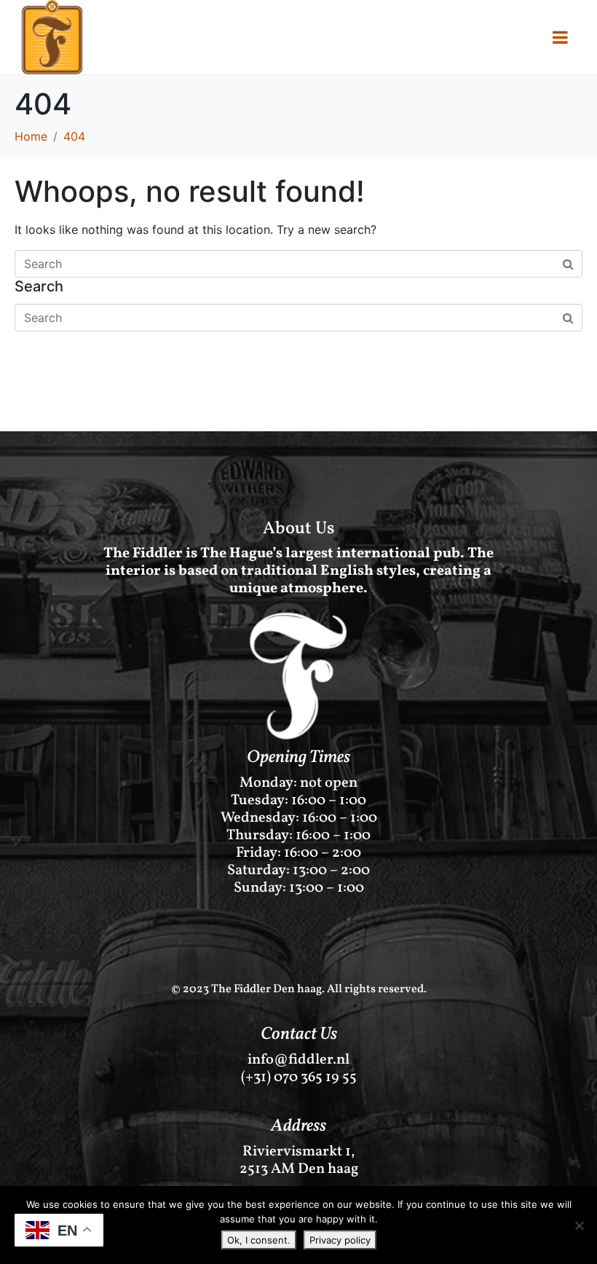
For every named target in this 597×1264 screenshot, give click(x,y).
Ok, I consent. (258, 1240)
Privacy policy (340, 1240)
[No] (579, 1225)
